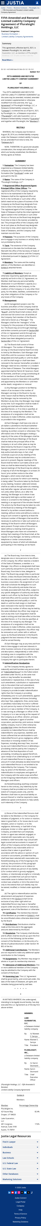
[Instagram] (19, 1192)
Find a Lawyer (9, 1141)
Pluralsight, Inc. (34, 8)
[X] (28, 1192)
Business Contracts (20, 8)
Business (7, 1152)
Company (20, 1206)
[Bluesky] (25, 1192)
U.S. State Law (9, 1168)
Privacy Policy (20, 1218)
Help (20, 1210)
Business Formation (10, 34)
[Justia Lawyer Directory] (31, 1192)
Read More (7, 60)
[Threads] (22, 1192)
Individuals (8, 1147)
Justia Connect (20, 1198)
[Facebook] (15, 1192)
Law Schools (8, 1158)
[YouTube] (12, 1192)
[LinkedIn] (9, 1192)
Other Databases (10, 1174)
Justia (3, 8)
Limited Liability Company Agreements (17, 36)
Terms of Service (20, 1214)
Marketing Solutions (12, 1179)
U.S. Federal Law (10, 1163)
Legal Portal (20, 1202)
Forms (9, 8)
